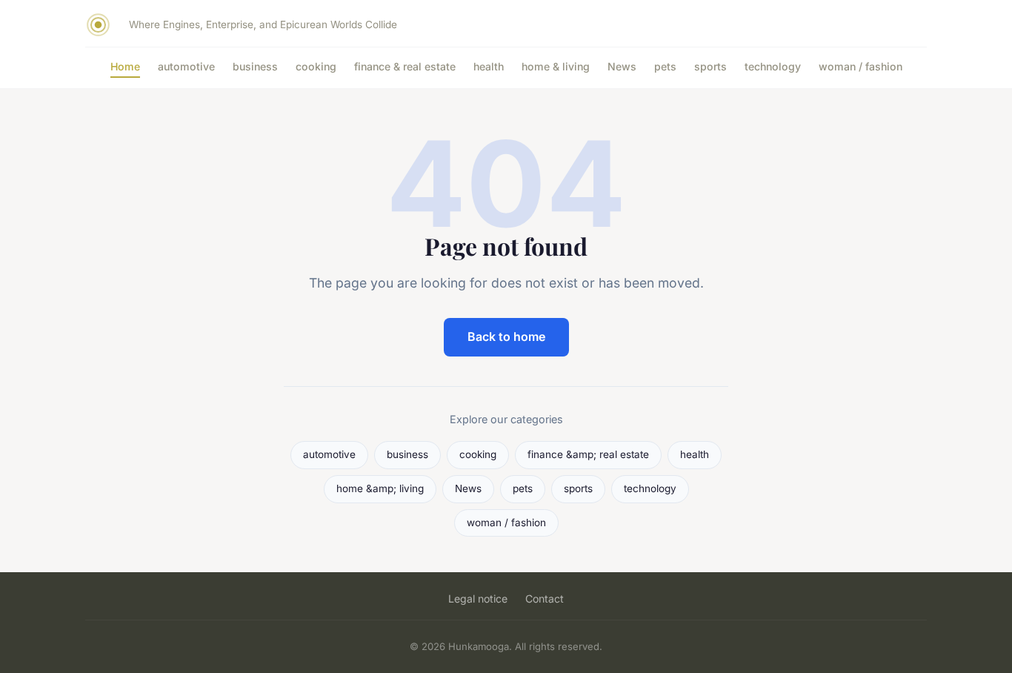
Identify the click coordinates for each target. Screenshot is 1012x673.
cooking (316, 66)
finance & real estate (405, 66)
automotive (186, 66)
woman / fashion (860, 66)
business (255, 66)
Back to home (506, 336)
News (621, 66)
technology (773, 66)
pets (665, 66)
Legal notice (477, 598)
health (488, 66)
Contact (544, 598)
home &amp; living (380, 488)
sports (710, 66)
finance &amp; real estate (588, 454)
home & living (556, 66)
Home (125, 66)
